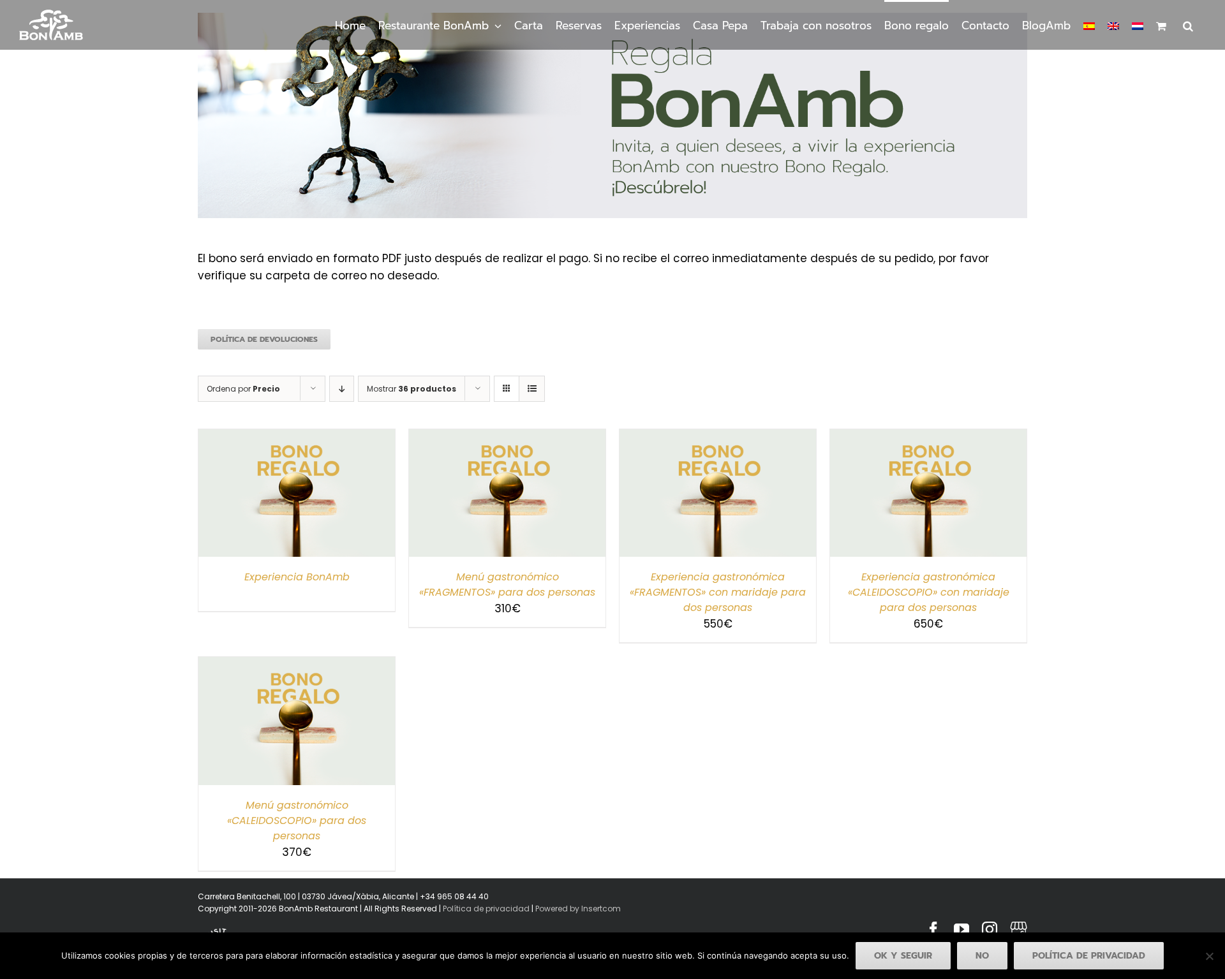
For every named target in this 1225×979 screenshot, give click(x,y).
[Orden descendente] (341, 389)
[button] (1188, 25)
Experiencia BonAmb (297, 577)
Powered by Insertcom (577, 908)
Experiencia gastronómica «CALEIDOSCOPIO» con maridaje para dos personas (928, 592)
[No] (1209, 956)
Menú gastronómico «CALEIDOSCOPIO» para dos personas (296, 820)
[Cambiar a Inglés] (1113, 25)
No (982, 955)
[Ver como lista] (531, 388)
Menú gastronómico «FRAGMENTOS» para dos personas (507, 585)
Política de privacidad (486, 908)
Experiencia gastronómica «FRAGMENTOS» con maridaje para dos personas (718, 592)
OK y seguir (903, 955)
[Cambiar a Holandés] (1137, 25)
